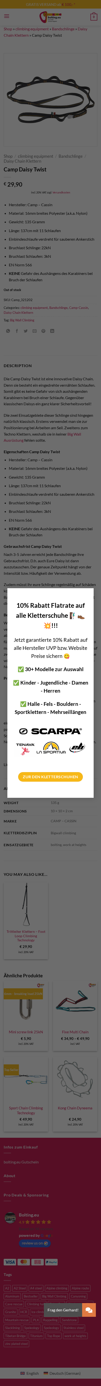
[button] (89, 1310)
